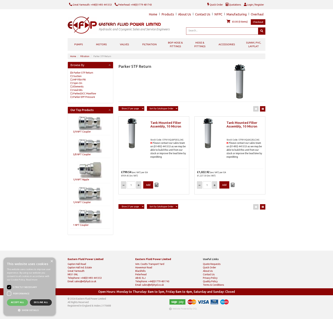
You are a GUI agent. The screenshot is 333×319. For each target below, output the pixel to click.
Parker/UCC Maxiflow (84, 93)
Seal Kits (78, 90)
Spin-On (77, 83)
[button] (29, 310)
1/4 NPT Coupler (82, 202)
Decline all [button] (41, 302)
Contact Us (202, 14)
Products (167, 14)
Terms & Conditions (213, 284)
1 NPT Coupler (81, 225)
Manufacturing (237, 14)
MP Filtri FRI (79, 79)
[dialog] (29, 287)
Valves (124, 44)
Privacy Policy (210, 278)
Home (153, 14)
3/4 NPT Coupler (82, 131)
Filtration (149, 44)
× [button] (51, 261)
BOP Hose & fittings (175, 44)
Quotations (234, 4)
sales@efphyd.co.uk (85, 281)
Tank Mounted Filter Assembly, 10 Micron (165, 124)
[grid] (256, 109)
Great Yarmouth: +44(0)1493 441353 (92, 4)
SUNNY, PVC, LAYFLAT (253, 44)
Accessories (227, 44)
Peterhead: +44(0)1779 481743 (135, 4)
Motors (101, 44)
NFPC (218, 14)
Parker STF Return (102, 56)
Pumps (78, 44)
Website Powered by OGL (185, 309)
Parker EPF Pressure (84, 97)
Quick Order (216, 4)
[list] (262, 109)
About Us (184, 14)
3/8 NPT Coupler (82, 154)
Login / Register (255, 4)
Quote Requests (212, 264)
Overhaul (257, 14)
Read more (32, 279)
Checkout (258, 22)
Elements (78, 86)
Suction (77, 76)
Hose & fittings (200, 44)
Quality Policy (210, 281)
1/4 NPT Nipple (81, 179)
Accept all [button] (17, 302)
